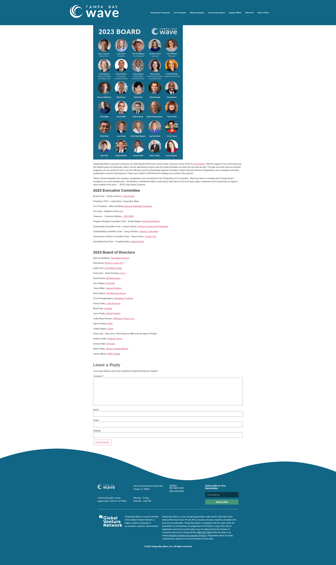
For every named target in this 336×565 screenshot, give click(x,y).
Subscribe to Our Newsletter (215, 487)
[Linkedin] (170, 498)
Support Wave (235, 13)
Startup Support (197, 13)
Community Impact (216, 13)
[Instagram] (177, 498)
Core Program (180, 13)
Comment (98, 376)
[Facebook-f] (183, 498)
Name (96, 410)
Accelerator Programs (160, 13)
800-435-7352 (204, 532)
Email (96, 420)
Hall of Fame (263, 13)
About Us (249, 13)
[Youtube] (189, 498)
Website (97, 431)
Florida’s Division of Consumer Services (188, 535)
